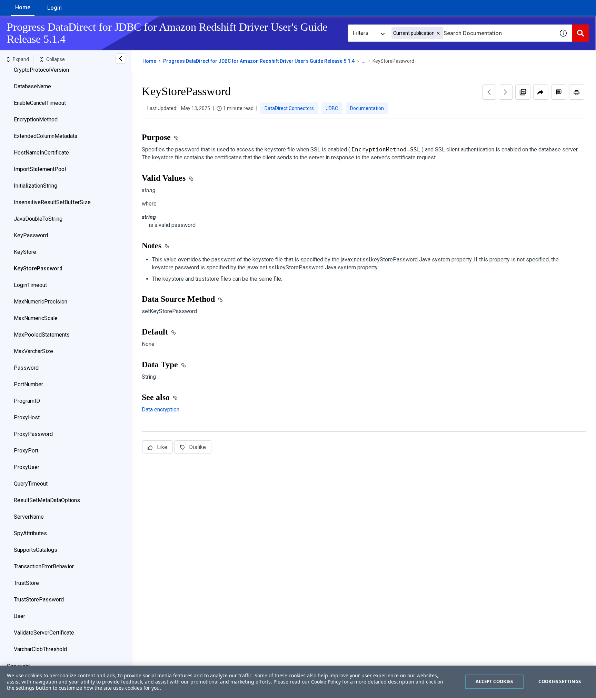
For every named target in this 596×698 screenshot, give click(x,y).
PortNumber (28, 384)
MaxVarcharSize (33, 351)
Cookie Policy (326, 681)
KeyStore (25, 252)
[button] (438, 33)
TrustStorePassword (39, 599)
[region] (298, 682)
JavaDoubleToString (38, 219)
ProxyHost (27, 417)
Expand (21, 59)
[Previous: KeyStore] (489, 92)
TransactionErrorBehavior (44, 566)
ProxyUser (26, 467)
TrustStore (26, 583)
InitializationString (35, 185)
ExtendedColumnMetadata (45, 136)
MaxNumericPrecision (40, 301)
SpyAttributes (30, 533)
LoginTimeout (30, 285)
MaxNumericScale (36, 318)
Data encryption (160, 409)
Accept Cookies (494, 681)
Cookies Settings (559, 681)
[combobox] (472, 33)
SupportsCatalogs (35, 550)
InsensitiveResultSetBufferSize (52, 202)
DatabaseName (32, 86)
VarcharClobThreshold (40, 649)
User (19, 616)
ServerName (29, 516)
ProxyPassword (33, 434)
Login (54, 7)
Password (26, 368)
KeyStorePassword (38, 268)
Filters (360, 33)
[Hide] (121, 58)
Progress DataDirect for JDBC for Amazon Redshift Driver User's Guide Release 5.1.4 (259, 61)
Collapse (55, 59)
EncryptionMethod (36, 119)
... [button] (363, 61)
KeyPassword (31, 235)
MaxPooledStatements (42, 334)
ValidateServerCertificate (44, 632)
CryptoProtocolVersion (41, 70)
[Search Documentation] (580, 33)
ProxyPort (26, 450)
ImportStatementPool (40, 169)
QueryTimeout (31, 483)
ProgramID (27, 401)
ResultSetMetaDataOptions (47, 500)
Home (22, 7)
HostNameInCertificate (41, 152)
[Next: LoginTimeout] (505, 92)
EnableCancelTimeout (40, 103)
